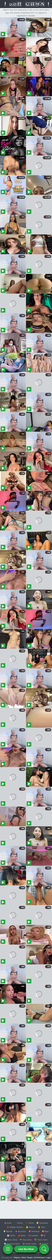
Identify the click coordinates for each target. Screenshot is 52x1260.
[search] (44, 1249)
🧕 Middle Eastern (15, 1227)
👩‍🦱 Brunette (20, 1231)
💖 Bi (43, 1235)
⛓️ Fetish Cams (29, 1244)
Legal (48, 1257)
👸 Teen (41, 1227)
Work (24, 1257)
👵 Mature (30, 1227)
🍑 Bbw (45, 1231)
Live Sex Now (26, 1249)
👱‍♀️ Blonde (7, 1231)
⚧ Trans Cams (41, 1240)
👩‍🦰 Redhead (33, 1231)
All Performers (39, 1257)
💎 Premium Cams (12, 1244)
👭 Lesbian (33, 1235)
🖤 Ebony (18, 1223)
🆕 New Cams (11, 1240)
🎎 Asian (8, 1223)
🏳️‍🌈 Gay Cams (26, 1240)
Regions (17, 1257)
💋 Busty (22, 1235)
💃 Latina (29, 1223)
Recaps (30, 1257)
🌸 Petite (11, 1235)
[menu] (8, 1249)
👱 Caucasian (42, 1223)
